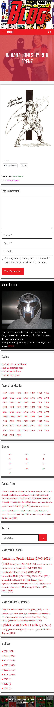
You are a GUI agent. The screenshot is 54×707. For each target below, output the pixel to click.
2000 (12, 421)
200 (5, 421)
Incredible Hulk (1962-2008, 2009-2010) (25, 576)
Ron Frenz (18, 176)
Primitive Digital (27, 702)
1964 (39, 393)
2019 (46, 430)
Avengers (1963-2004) (23, 564)
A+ (10, 454)
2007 (12, 425)
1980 (5, 407)
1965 (46, 393)
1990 (26, 411)
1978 (39, 402)
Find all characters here (14, 364)
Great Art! (18, 506)
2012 (46, 425)
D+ (10, 468)
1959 (5, 393)
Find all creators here (12, 367)
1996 (26, 416)
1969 (26, 398)
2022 (19, 435)
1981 (12, 407)
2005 (46, 421)
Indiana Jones (12, 180)
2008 (19, 425)
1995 (19, 416)
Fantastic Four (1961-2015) (21, 572)
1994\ (12, 416)
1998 (39, 416)
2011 (39, 425)
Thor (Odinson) (33, 630)
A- (43, 454)
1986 (46, 407)
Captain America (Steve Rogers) (22, 609)
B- (44, 459)
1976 (26, 402)
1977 (32, 402)
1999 (46, 416)
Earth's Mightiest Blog (19, 699)
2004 (39, 421)
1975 (19, 402)
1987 (5, 411)
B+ (10, 459)
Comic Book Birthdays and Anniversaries (21, 495)
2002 (26, 421)
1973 (5, 402)
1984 (32, 407)
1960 (12, 393)
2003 (32, 421)
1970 (32, 398)
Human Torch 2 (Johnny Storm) (27, 614)
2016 (26, 430)
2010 (32, 425)
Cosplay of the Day (20, 502)
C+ (10, 463)
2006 (5, 425)
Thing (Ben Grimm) (14, 629)
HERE (11, 346)
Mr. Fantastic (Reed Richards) (27, 621)
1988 (12, 411)
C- (44, 463)
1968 (19, 398)
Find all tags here (10, 375)
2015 (19, 430)
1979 (46, 402)
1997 (32, 416)
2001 (19, 421)
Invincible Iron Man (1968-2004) (16, 580)
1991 (32, 411)
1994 (5, 416)
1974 (12, 402)
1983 (26, 407)
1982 (19, 407)
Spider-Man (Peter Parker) (26, 625)
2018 (39, 430)
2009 (26, 425)
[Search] (43, 537)
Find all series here (11, 371)
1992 (39, 411)
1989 (19, 411)
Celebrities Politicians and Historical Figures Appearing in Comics (27, 491)
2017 (32, 430)
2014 (12, 430)
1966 (5, 398)
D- (43, 468)
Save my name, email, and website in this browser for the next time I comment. (28, 260)
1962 (26, 393)
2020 (5, 435)
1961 (19, 393)
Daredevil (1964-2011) (29, 568)
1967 (12, 398)
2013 (5, 430)
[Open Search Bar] (49, 32)
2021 (12, 435)
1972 (46, 398)
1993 (46, 411)
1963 (32, 393)
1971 (39, 398)
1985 (39, 407)
